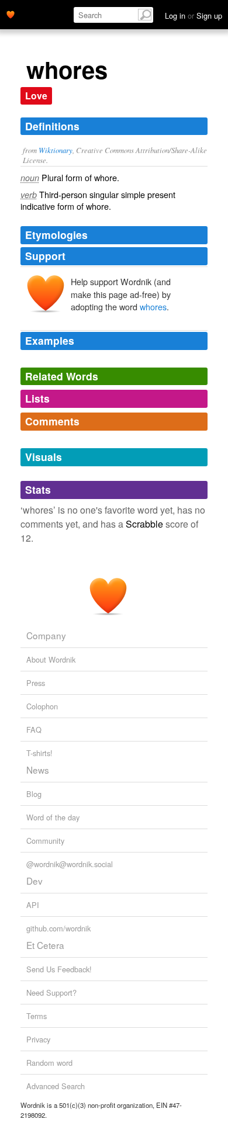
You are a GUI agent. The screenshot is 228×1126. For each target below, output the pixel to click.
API (32, 904)
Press (35, 682)
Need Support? (51, 992)
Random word (49, 1062)
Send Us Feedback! (59, 969)
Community (45, 840)
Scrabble (144, 524)
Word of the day (53, 817)
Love (36, 95)
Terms (36, 1015)
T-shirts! (39, 752)
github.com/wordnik (58, 928)
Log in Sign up (193, 15)
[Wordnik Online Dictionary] (10, 13)
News (37, 769)
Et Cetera (45, 944)
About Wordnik (50, 659)
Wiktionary (55, 150)
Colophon (42, 706)
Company (46, 635)
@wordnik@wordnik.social (69, 863)
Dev (34, 880)
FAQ (34, 729)
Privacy (38, 1039)
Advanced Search (55, 1086)
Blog (34, 793)
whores (153, 306)
